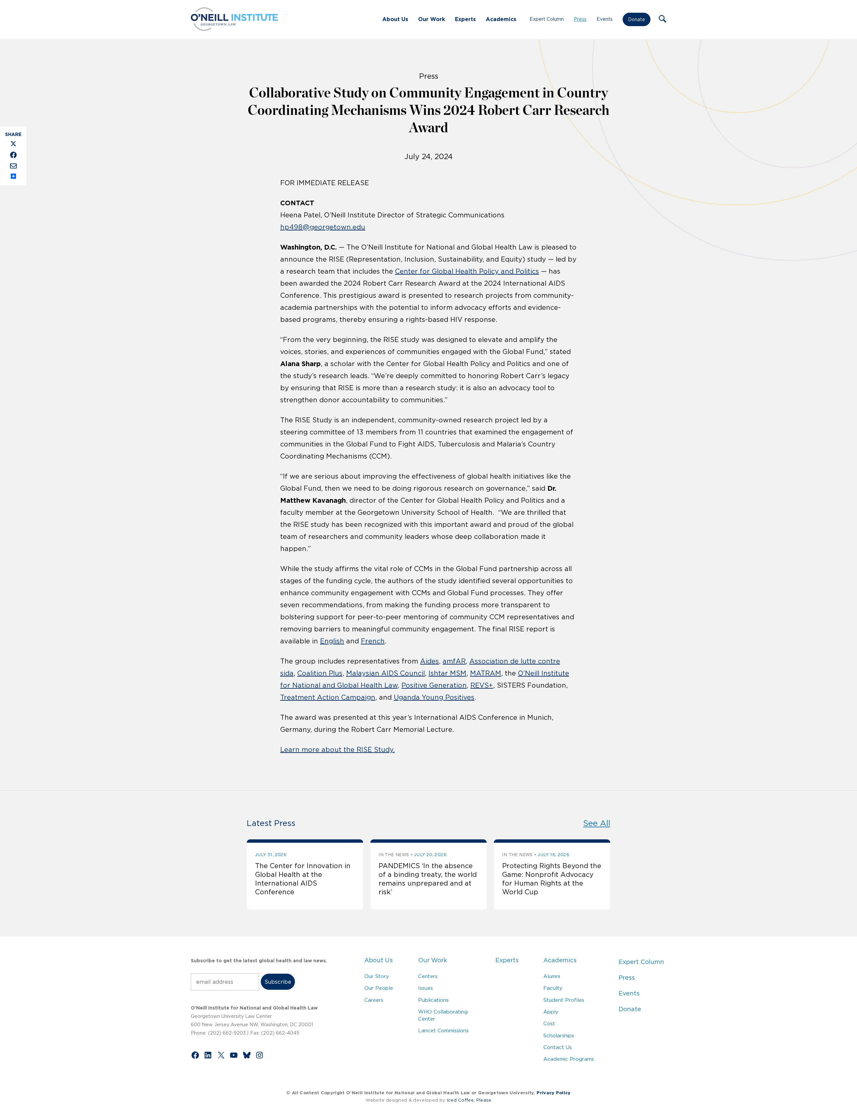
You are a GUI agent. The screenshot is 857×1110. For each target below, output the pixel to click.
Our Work (431, 19)
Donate (636, 19)
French (373, 641)
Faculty (552, 988)
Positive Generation (434, 685)
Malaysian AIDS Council (385, 673)
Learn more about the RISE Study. (337, 749)
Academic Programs (568, 1059)
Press (580, 19)
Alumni (551, 976)
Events (605, 19)
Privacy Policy (553, 1092)
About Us (395, 19)
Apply (550, 1012)
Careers (373, 1000)
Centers (428, 976)
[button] (662, 19)
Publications (433, 1000)
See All (596, 823)
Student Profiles (563, 1000)
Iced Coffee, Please (469, 1100)
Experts (465, 19)
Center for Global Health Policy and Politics (467, 271)
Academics (501, 19)
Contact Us (557, 1047)
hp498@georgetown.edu (322, 227)
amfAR (454, 661)
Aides (429, 661)
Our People (378, 988)
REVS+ (481, 685)
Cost (549, 1023)
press (428, 76)
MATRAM (485, 673)
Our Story (376, 976)
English (332, 641)
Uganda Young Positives (434, 697)
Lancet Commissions (443, 1030)
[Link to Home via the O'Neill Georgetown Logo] (234, 29)
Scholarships (558, 1035)
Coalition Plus (319, 673)
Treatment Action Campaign (327, 697)
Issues (425, 988)
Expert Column (547, 19)
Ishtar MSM (447, 673)
